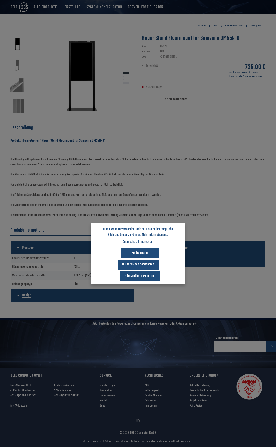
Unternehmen (107, 395)
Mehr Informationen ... (155, 235)
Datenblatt (152, 65)
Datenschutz (151, 400)
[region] (72, 75)
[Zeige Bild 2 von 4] (126, 76)
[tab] (52, 128)
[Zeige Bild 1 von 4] (126, 73)
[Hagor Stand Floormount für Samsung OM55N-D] (81, 75)
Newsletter (106, 390)
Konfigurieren (140, 253)
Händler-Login (108, 385)
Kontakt (104, 400)
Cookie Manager (153, 395)
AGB (147, 385)
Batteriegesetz (153, 390)
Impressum (151, 405)
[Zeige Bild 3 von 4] (126, 79)
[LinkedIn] (138, 421)
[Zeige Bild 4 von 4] (126, 83)
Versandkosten (130, 441)
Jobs (102, 405)
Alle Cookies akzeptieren (140, 276)
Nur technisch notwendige (138, 264)
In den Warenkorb (175, 99)
